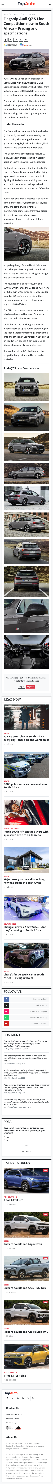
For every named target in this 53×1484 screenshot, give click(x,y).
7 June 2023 (15, 14)
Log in (21, 686)
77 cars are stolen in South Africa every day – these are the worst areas (26, 738)
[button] (50, 4)
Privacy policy (11, 1422)
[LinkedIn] (15, 40)
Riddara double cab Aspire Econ (23, 1244)
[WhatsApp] (27, 1398)
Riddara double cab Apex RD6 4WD (25, 1288)
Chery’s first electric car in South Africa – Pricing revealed (24, 976)
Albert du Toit (29, 14)
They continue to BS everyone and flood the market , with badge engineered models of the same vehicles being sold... (26, 1087)
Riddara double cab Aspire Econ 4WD (26, 1332)
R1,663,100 (28, 91)
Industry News (11, 828)
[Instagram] (22, 1398)
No (7, 1140)
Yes (7, 1137)
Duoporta (40, 95)
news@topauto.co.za (14, 1414)
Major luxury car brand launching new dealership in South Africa (24, 881)
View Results (26, 1151)
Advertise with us (12, 1418)
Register (30, 686)
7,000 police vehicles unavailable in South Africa (25, 786)
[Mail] (26, 40)
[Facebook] (7, 1398)
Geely (6, 1241)
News (6, 14)
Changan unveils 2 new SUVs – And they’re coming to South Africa (25, 929)
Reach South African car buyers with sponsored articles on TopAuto (26, 833)
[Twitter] (10, 40)
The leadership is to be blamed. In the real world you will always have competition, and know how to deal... (25, 1058)
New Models (10, 924)
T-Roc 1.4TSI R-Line (15, 1376)
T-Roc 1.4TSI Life (13, 1200)
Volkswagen (10, 1197)
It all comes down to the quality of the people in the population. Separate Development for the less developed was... (26, 1073)
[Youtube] (17, 1398)
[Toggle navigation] (3, 4)
